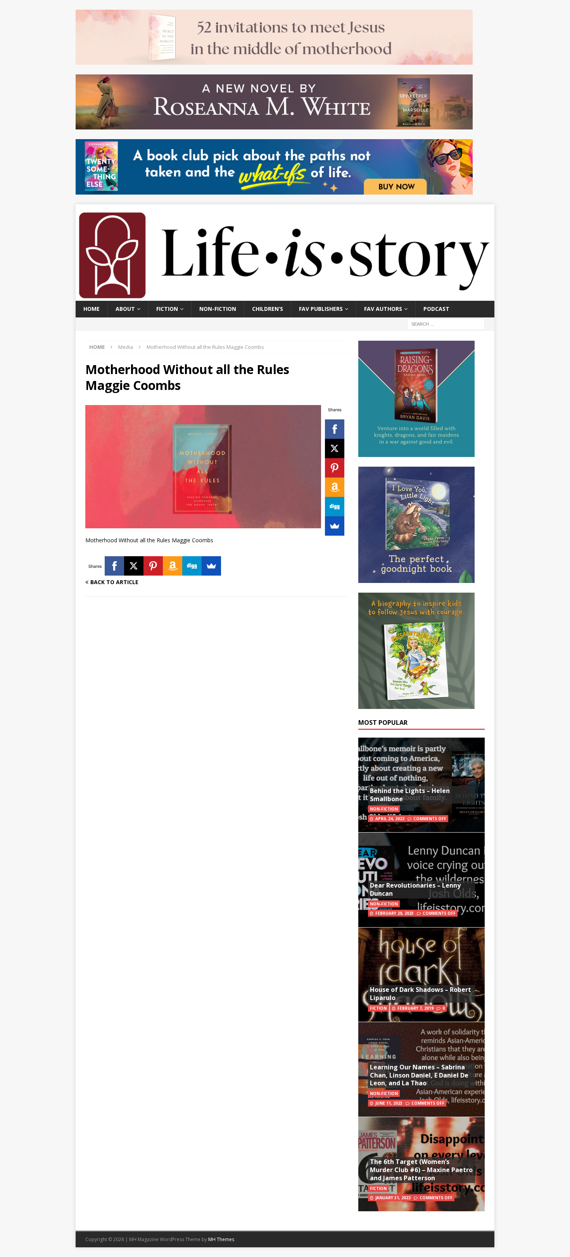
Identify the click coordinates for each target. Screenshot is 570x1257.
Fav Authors (383, 308)
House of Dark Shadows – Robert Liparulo (420, 993)
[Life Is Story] (285, 296)
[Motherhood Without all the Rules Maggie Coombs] (203, 524)
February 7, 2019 (415, 1008)
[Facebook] (334, 429)
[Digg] (334, 506)
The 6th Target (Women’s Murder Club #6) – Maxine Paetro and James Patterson (421, 1169)
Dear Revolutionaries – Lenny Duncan (415, 889)
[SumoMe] (334, 526)
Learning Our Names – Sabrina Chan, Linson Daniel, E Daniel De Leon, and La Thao (419, 1075)
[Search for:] (446, 323)
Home (91, 308)
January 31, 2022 (393, 1197)
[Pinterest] (334, 468)
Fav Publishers (321, 308)
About (125, 308)
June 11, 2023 (388, 1103)
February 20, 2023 (394, 913)
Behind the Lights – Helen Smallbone (410, 794)
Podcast (436, 308)
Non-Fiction (217, 308)
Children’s (267, 308)
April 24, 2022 (389, 818)
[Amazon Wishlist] (334, 487)
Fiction (167, 308)
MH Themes (221, 1239)
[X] (334, 448)
